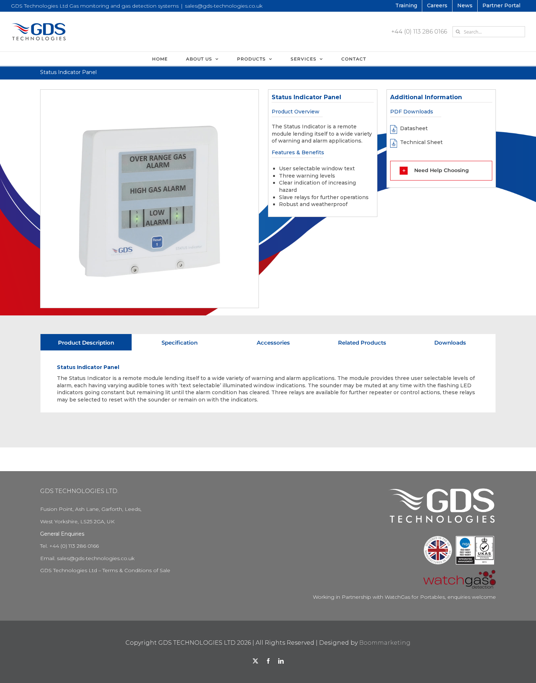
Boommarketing (385, 642)
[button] (441, 170)
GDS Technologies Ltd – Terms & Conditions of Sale (105, 570)
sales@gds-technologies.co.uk (224, 6)
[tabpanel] (268, 381)
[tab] (86, 342)
